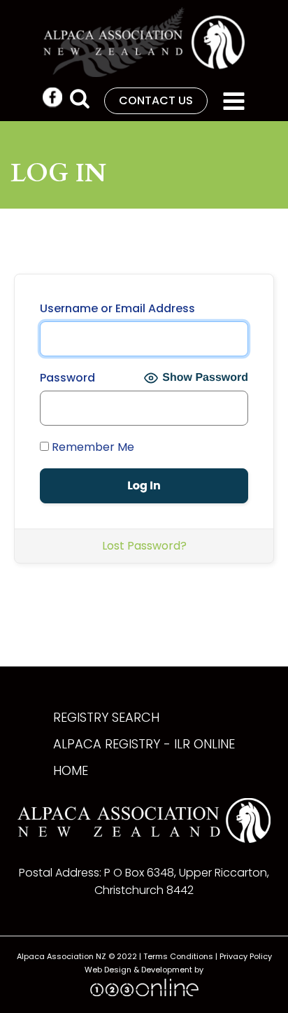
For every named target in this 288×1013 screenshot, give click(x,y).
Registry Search (106, 717)
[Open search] (79, 98)
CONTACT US (156, 100)
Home (70, 770)
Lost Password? (144, 546)
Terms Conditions (178, 956)
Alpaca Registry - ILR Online (144, 744)
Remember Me (91, 447)
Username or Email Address (117, 308)
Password (67, 378)
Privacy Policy (245, 956)
